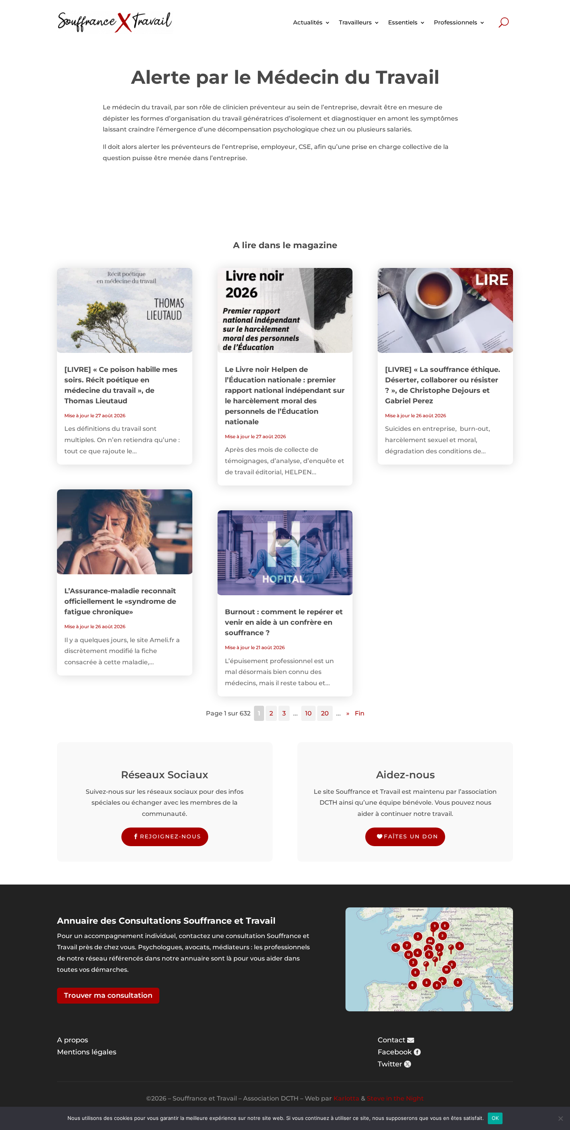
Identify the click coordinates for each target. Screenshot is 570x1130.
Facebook (395, 1052)
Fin (359, 713)
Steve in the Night (395, 1098)
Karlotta (346, 1098)
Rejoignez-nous (170, 836)
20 (325, 713)
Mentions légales (86, 1052)
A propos (72, 1040)
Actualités (308, 22)
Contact (391, 1040)
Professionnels (455, 22)
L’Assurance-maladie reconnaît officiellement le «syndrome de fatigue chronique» (120, 601)
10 (308, 713)
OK (495, 1118)
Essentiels (403, 22)
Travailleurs (355, 22)
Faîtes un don (411, 836)
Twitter (390, 1064)
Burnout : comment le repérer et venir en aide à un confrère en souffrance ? (284, 622)
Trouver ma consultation (108, 995)
